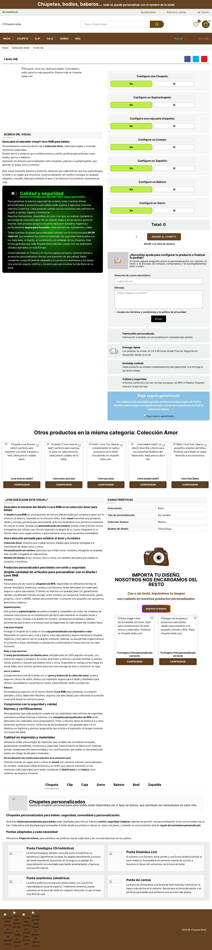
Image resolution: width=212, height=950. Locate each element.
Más (78, 38)
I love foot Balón (190, 478)
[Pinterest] (204, 59)
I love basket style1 (148, 478)
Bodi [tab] (136, 785)
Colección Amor (157, 432)
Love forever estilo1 (22, 478)
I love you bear (106, 478)
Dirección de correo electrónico (132, 275)
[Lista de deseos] (196, 24)
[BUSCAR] (157, 24)
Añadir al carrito (164, 236)
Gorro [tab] (101, 785)
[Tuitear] (196, 59)
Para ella (204, 38)
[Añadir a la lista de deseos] (37, 445)
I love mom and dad (64, 478)
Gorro (64, 38)
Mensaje (119, 287)
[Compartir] (187, 59)
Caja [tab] (84, 785)
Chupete (22, 38)
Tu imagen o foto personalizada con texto (134, 654)
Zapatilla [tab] (154, 785)
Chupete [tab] (51, 785)
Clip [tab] (70, 785)
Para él (178, 38)
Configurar (22, 484)
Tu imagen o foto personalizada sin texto (178, 654)
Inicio (6, 38)
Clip (37, 38)
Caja (50, 38)
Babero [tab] (119, 785)
